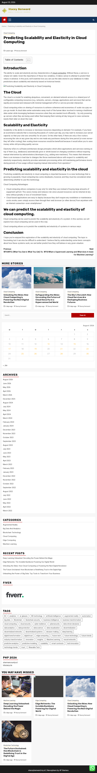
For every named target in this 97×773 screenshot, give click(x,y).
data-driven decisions (71, 624)
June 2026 (7, 383)
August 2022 (8, 491)
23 (87, 349)
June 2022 (7, 499)
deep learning (67, 632)
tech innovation (73, 643)
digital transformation (12, 636)
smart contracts (58, 643)
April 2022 (7, 507)
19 (35, 349)
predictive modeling (29, 643)
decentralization (69, 628)
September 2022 (9, 487)
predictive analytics (11, 643)
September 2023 (9, 441)
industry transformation (13, 639)
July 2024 (6, 407)
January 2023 (8, 472)
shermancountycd (10, 662)
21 (61, 349)
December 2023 (9, 430)
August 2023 (8, 445)
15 (74, 344)
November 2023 (9, 433)
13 (48, 344)
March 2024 (7, 418)
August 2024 (8, 403)
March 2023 (7, 464)
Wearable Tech (34, 647)
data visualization (53, 628)
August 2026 (8, 379)
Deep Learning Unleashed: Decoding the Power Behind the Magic (28, 558)
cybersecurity (55, 624)
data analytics (9, 628)
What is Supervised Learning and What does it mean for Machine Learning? (70, 252)
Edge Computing (9, 540)
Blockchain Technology (12, 532)
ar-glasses (24, 616)
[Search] (93, 20)
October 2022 (8, 484)
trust (23, 647)
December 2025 (9, 399)
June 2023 (7, 453)
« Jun (5, 365)
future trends (86, 636)
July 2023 (6, 449)
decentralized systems (34, 632)
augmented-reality (71, 616)
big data (7, 620)
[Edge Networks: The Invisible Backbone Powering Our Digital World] (48, 686)
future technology (71, 636)
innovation (30, 639)
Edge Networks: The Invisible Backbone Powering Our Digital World (28, 562)
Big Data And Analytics (11, 529)
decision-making (52, 632)
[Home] (4, 20)
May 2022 (6, 503)
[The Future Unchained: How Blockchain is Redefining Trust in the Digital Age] (16, 731)
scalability (44, 643)
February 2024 (8, 422)
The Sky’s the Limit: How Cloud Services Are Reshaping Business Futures (79, 298)
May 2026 (6, 387)
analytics (12, 616)
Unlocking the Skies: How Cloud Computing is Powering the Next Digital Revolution (16, 298)
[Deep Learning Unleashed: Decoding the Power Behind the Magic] (16, 686)
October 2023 (8, 437)
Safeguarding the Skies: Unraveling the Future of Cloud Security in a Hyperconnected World (47, 298)
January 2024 (8, 426)
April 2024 (7, 414)
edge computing (42, 636)
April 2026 (7, 391)
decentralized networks (13, 632)
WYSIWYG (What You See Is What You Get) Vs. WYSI (26, 250)
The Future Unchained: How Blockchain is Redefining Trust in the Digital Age (32, 570)
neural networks (70, 639)
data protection (24, 628)
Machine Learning (10, 544)
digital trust (28, 636)
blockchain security (33, 620)
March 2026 (7, 395)
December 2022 (9, 476)
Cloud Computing (9, 33)
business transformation (72, 620)
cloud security (25, 624)
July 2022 (6, 495)
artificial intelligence (53, 616)
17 (9, 349)
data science (38, 628)
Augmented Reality (10, 525)
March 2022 (7, 511)
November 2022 (9, 480)
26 (35, 354)
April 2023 (7, 461)
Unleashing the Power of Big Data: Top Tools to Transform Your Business (31, 573)
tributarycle (7, 665)
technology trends (11, 647)
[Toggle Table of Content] (27, 60)
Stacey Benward (21, 51)
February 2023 (8, 468)
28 (61, 354)
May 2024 (6, 410)
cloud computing (59, 73)
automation (86, 616)
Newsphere (52, 770)
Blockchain (18, 620)
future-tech (56, 636)
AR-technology (36, 616)
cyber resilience (40, 624)
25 (22, 354)
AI (5, 616)
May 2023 (6, 457)
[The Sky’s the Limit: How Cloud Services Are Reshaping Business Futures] (80, 277)
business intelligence (51, 620)
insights (40, 639)
